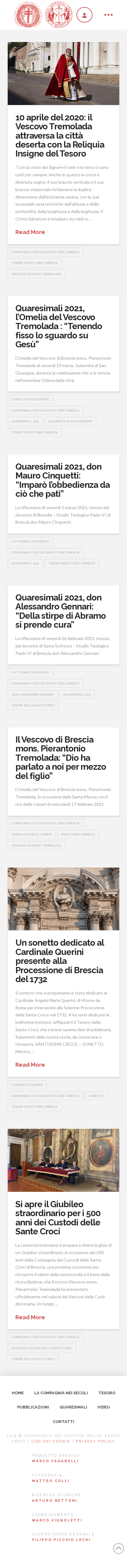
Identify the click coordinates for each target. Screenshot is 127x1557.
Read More (30, 232)
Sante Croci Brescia (78, 834)
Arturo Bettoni (54, 1500)
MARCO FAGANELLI (55, 1461)
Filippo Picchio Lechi (61, 1540)
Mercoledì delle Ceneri (31, 834)
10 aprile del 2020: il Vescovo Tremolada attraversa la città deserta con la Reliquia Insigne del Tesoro (59, 135)
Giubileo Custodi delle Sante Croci (41, 1348)
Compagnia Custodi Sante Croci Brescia (45, 252)
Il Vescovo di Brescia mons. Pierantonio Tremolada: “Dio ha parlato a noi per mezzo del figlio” (60, 758)
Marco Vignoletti (57, 1520)
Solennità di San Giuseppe (70, 421)
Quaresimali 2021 (25, 421)
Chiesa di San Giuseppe (30, 399)
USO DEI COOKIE (51, 1441)
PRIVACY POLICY (95, 1441)
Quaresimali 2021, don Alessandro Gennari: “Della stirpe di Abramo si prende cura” (60, 611)
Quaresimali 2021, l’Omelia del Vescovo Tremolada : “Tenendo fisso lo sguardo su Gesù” (58, 326)
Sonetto (96, 1096)
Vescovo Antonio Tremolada (36, 274)
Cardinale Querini (27, 1084)
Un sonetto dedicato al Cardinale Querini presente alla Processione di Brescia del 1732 (59, 961)
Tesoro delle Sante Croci (33, 705)
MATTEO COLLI (51, 1481)
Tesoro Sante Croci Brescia (34, 263)
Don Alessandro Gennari (32, 694)
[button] (108, 14)
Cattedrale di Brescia (30, 541)
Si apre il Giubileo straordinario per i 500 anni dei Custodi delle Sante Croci (57, 1218)
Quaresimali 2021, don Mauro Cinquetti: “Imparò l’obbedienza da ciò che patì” (62, 480)
